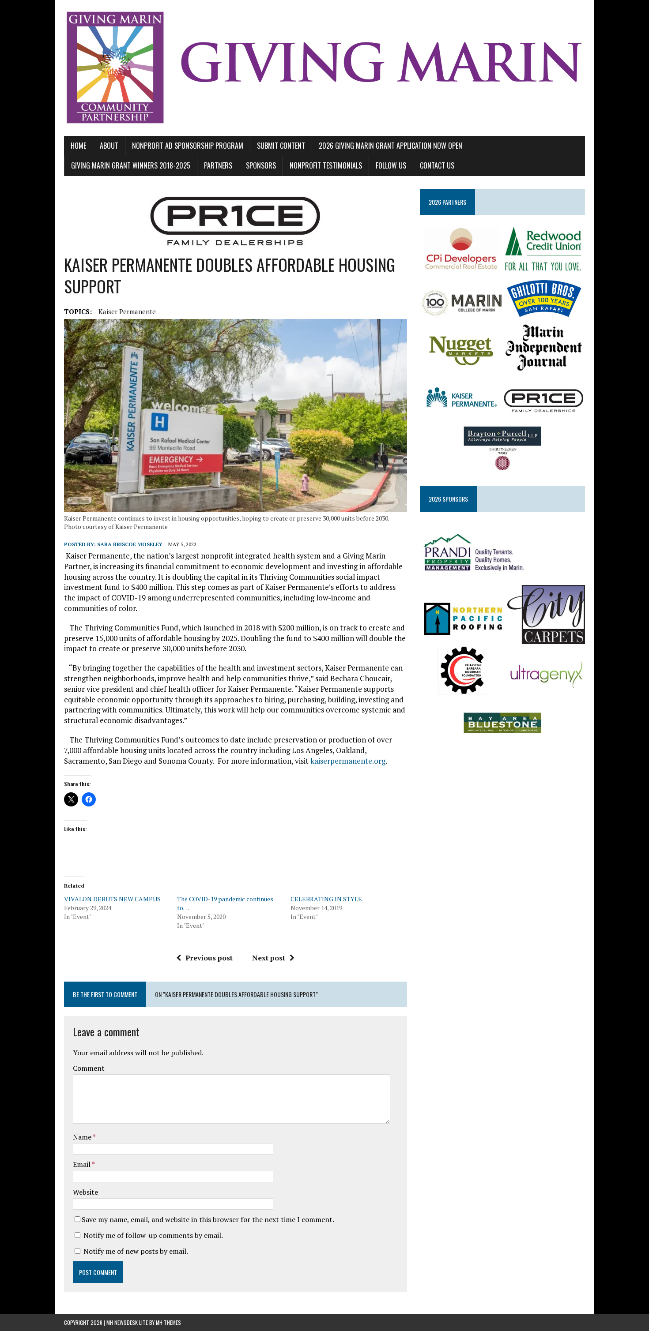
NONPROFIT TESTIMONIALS (326, 165)
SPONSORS (261, 165)
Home (78, 145)
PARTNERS (218, 165)
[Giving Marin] (324, 68)
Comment (89, 1068)
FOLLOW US (391, 165)
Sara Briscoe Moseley (129, 544)
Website (85, 1192)
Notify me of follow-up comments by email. (153, 1235)
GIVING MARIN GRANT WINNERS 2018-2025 (130, 165)
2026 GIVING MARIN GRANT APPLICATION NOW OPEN (390, 145)
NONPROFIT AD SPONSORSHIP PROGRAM (187, 145)
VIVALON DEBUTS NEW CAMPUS (112, 899)
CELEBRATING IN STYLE (326, 899)
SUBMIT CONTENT (281, 145)
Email (82, 1164)
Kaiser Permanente (127, 311)
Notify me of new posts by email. (135, 1251)
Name (83, 1137)
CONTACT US (437, 165)
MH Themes (168, 1322)
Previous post (209, 958)
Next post (268, 958)
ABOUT (109, 145)
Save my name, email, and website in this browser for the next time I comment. (208, 1219)
